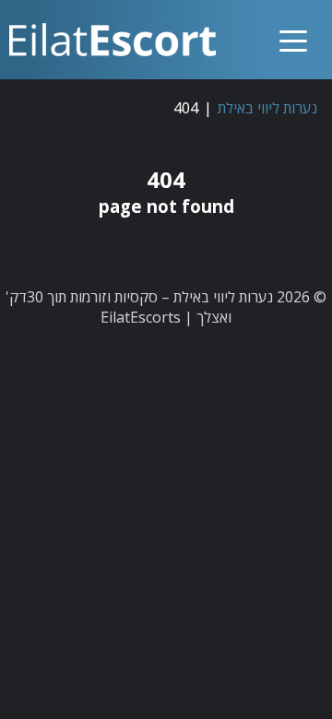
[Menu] (293, 25)
